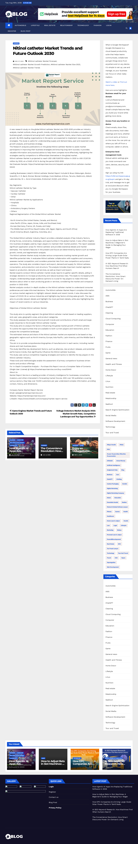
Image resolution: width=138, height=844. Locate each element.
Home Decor (111, 370)
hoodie (126, 521)
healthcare (110, 516)
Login (108, 25)
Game (81, 445)
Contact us (53, 797)
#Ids (108, 449)
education (117, 497)
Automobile (20, 25)
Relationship (66, 25)
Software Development (17, 442)
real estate (110, 544)
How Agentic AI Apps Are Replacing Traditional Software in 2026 (116, 232)
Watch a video (111, 82)
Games (117, 511)
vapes (123, 558)
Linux (108, 381)
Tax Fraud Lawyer (112, 548)
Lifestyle (35, 25)
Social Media (111, 415)
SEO (119, 544)
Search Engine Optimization (117, 410)
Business (16, 43)
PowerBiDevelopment (114, 539)
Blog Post (53, 802)
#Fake (121, 444)
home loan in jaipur (113, 521)
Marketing (110, 530)
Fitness (109, 511)
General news (111, 358)
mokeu (119, 530)
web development (113, 567)
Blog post (26, 31)
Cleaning (109, 313)
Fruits (108, 347)
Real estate (49, 25)
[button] (126, 28)
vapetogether (111, 562)
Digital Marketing (112, 488)
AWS (107, 296)
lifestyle (123, 525)
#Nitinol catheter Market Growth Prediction (31, 64)
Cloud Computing (113, 319)
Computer (20, 440)
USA (116, 558)
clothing (119, 479)
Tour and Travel (112, 433)
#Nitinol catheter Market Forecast (42, 61)
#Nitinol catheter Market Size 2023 (65, 64)
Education (110, 330)
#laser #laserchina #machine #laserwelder (116, 455)
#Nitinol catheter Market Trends (26, 68)
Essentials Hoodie (112, 502)
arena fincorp (120, 460)
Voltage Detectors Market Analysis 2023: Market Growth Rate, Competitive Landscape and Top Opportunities (76, 414)
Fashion (97, 25)
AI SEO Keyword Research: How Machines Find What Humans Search (117, 266)
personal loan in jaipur (114, 534)
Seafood (109, 404)
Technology (83, 25)
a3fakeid (110, 460)
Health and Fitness (114, 364)
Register (12, 31)
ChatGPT (109, 307)
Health (125, 511)
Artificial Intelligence (113, 465)
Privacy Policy (55, 808)
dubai (109, 497)
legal (115, 525)
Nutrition (109, 387)
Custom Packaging (112, 484)
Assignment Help (112, 470)
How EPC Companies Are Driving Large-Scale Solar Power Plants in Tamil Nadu (117, 255)
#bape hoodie (111, 444)
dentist (124, 484)
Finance (109, 341)
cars (117, 474)
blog (122, 470)
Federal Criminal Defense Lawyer (117, 507)
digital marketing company (115, 493)
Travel (109, 558)
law (108, 525)
